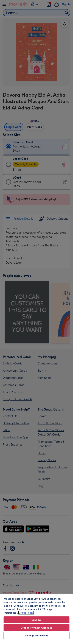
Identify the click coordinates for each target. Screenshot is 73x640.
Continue (36, 620)
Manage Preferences (36, 635)
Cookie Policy (26, 612)
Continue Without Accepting (36, 627)
